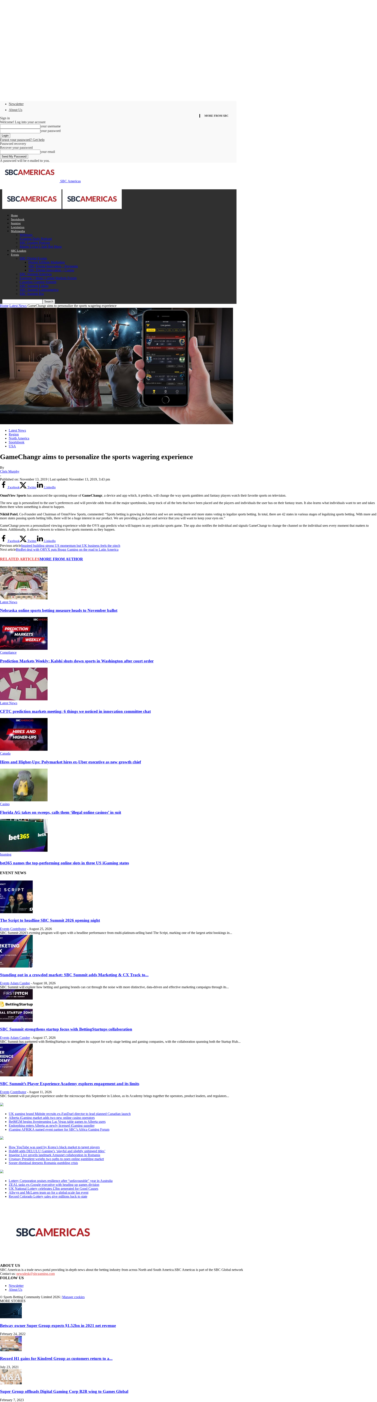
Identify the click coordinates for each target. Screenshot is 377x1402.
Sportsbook (17, 219)
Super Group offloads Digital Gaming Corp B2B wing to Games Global (64, 1391)
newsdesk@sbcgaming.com (35, 1273)
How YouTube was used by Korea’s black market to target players (54, 1147)
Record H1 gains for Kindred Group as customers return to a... (56, 1358)
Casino (5, 804)
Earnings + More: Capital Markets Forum (48, 278)
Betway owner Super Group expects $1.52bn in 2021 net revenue (58, 1325)
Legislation (17, 227)
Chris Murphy (9, 471)
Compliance (8, 652)
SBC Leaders (18, 250)
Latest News (18, 306)
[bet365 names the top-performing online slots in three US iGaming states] (24, 850)
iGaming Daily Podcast (36, 239)
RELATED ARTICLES (19, 559)
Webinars (26, 235)
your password (50, 131)
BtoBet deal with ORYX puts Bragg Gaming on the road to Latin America (67, 549)
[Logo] (32, 208)
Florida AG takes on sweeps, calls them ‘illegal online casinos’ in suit (60, 812)
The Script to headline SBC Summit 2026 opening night (50, 920)
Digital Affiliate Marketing (46, 262)
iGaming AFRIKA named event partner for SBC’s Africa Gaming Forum (59, 1129)
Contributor (18, 929)
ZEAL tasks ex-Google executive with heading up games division (54, 1185)
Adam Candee (20, 983)
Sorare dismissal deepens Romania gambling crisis (43, 1163)
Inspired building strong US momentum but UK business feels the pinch (70, 545)
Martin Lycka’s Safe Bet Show (41, 246)
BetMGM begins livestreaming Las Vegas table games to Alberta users (57, 1121)
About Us (15, 110)
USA (12, 446)
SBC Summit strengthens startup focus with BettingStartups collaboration (66, 1029)
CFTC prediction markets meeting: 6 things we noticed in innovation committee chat (75, 711)
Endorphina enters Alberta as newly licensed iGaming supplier (51, 1125)
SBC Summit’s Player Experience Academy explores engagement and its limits (69, 1083)
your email (47, 152)
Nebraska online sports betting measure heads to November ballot (58, 610)
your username (50, 126)
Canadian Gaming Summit (38, 282)
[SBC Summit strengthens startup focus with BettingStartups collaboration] (16, 1020)
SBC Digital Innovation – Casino (51, 270)
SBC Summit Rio (32, 294)
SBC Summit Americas (36, 274)
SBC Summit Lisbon (34, 286)
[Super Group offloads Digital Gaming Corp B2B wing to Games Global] (11, 1383)
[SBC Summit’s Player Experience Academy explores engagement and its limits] (16, 1075)
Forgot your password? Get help (22, 140)
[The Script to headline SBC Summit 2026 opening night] (16, 912)
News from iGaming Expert (42, 1138)
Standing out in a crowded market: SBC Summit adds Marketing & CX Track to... (74, 975)
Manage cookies (73, 1297)
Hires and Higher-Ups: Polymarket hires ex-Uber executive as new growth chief (70, 762)
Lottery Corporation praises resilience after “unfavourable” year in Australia (61, 1181)
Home (14, 215)
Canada (5, 753)
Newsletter (16, 104)
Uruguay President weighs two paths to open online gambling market (56, 1159)
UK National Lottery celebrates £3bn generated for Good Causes (53, 1188)
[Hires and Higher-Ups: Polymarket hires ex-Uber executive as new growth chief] (24, 749)
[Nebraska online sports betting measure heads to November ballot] (24, 598)
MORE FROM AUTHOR (61, 559)
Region (14, 434)
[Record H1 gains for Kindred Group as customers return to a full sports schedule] (11, 1350)
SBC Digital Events (33, 258)
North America (19, 438)
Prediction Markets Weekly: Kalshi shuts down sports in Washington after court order (77, 661)
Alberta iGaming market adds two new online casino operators (52, 1118)
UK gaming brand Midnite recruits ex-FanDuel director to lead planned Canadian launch (70, 1114)
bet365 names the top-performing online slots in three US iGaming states (64, 863)
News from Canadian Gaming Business (54, 1105)
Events (15, 254)
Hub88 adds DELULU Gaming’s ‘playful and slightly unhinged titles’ (57, 1151)
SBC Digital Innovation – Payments (53, 266)
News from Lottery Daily (41, 1172)
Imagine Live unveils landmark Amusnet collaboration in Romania (54, 1155)
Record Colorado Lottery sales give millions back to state (48, 1196)
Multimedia (18, 231)
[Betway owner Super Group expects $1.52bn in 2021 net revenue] (11, 1317)
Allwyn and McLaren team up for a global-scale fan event (48, 1192)
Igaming (16, 223)
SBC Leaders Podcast (35, 242)
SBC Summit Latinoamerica (39, 290)
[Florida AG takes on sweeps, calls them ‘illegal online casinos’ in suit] (24, 800)
